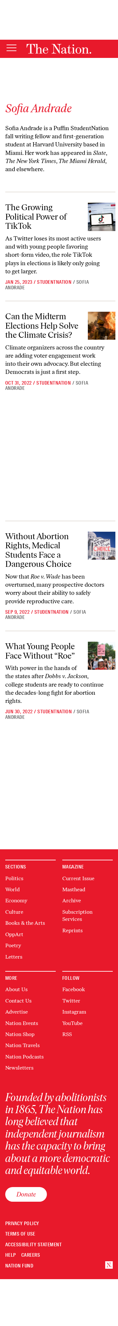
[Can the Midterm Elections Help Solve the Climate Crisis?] (101, 326)
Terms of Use (20, 1234)
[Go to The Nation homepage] (59, 49)
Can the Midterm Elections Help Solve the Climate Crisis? (41, 325)
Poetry (13, 945)
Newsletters (19, 1068)
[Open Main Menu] (11, 48)
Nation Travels (22, 1045)
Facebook (73, 989)
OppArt (14, 934)
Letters (13, 957)
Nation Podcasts (24, 1057)
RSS (67, 1034)
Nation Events (21, 1023)
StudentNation (54, 282)
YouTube (72, 1023)
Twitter (71, 1001)
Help (10, 1255)
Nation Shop (19, 1034)
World (12, 889)
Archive (71, 900)
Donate (26, 1194)
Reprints (72, 930)
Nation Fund (19, 1266)
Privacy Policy (22, 1223)
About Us (16, 989)
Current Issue (78, 878)
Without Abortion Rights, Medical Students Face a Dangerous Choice (38, 550)
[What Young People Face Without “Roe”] (101, 656)
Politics (14, 878)
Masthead (73, 889)
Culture (14, 912)
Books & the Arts (25, 923)
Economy (16, 900)
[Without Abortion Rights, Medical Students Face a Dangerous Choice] (101, 546)
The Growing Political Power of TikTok (36, 216)
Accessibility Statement (33, 1245)
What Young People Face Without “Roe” (40, 651)
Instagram (74, 1012)
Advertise (16, 1012)
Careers (30, 1255)
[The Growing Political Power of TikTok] (101, 217)
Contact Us (18, 1001)
